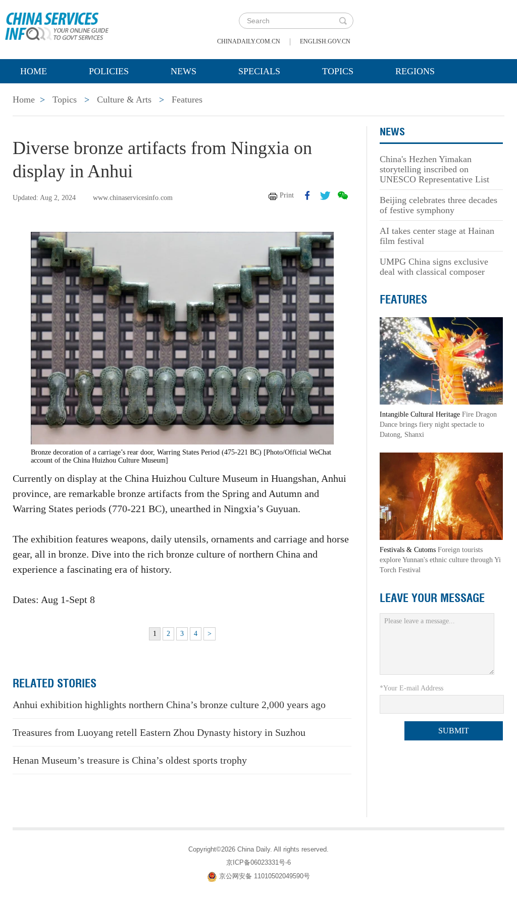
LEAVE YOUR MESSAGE (432, 598)
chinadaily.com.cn (248, 41)
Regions (415, 71)
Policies (109, 71)
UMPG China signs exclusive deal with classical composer (434, 267)
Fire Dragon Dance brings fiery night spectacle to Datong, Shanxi (438, 424)
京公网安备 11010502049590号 (264, 876)
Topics (337, 71)
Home (33, 71)
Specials (259, 71)
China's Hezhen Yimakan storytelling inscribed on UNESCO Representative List (434, 169)
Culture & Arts (124, 99)
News (183, 71)
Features (187, 99)
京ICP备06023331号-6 (258, 862)
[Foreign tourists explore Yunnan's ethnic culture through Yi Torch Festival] (441, 496)
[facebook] (307, 195)
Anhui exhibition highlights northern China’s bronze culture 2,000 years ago (169, 704)
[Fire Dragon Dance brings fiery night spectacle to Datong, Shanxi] (441, 360)
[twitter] (325, 195)
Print (287, 195)
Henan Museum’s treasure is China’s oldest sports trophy (130, 760)
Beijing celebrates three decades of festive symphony (438, 205)
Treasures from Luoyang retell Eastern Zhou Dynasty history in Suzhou (159, 732)
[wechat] (343, 195)
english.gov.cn (325, 41)
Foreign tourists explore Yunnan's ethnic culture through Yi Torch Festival (440, 560)
